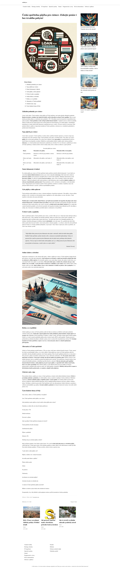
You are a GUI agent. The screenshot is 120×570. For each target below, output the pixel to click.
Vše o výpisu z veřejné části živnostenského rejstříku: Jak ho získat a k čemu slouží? (89, 68)
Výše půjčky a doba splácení (33, 91)
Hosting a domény (36, 6)
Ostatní (60, 6)
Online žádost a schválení (33, 96)
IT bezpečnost (44, 6)
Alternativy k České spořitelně (34, 101)
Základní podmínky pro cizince (34, 84)
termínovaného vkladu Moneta (37, 200)
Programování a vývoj (68, 6)
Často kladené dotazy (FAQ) (33, 106)
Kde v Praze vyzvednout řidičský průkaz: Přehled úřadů (31, 522)
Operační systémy (53, 6)
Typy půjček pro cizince (32, 87)
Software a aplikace (89, 6)
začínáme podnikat (46, 445)
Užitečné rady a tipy (31, 103)
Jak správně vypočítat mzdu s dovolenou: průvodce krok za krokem (49, 522)
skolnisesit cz (32, 256)
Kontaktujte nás (36, 497)
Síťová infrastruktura (79, 6)
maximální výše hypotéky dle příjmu (62, 200)
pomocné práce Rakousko (43, 238)
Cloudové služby (26, 6)
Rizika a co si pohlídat (32, 99)
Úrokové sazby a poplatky (33, 94)
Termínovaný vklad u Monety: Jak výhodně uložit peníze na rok (89, 90)
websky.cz (24, 2)
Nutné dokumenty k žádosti (33, 89)
